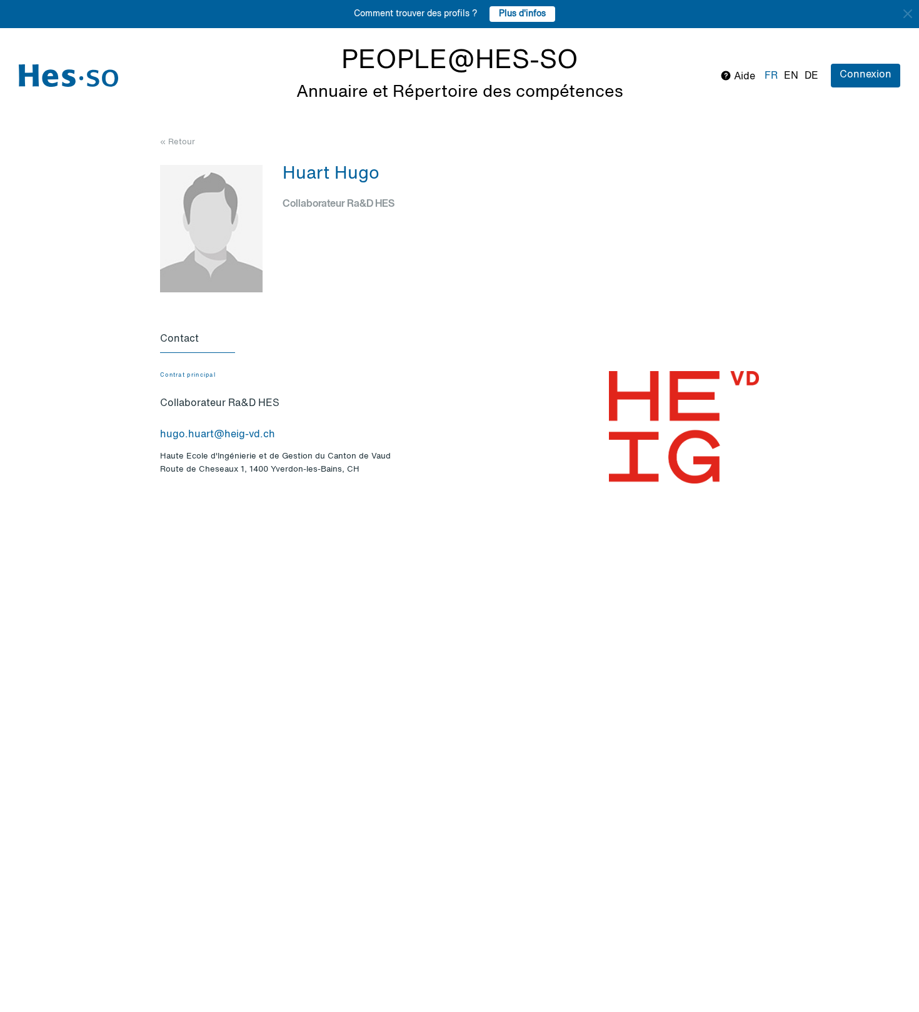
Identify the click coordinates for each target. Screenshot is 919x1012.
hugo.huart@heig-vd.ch (217, 435)
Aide (743, 77)
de (811, 76)
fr (771, 76)
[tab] (197, 339)
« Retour (177, 142)
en (791, 76)
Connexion (865, 75)
